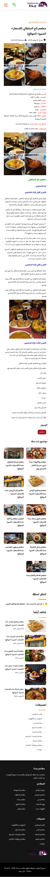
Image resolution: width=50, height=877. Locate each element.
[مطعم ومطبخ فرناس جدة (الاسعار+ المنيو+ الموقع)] (35, 626)
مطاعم (41, 432)
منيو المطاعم (40, 790)
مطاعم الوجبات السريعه (34, 736)
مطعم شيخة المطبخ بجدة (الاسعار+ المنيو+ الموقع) (15, 465)
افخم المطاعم (37, 714)
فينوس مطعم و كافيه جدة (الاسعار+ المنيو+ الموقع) (15, 522)
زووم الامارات (40, 804)
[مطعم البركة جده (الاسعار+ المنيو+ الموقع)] (35, 694)
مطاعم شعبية (37, 740)
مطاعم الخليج (20, 804)
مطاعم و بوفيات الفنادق (34, 745)
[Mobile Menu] (6, 5)
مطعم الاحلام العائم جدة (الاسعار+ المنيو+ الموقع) (36, 579)
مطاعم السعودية (19, 790)
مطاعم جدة (21, 799)
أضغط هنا (19, 124)
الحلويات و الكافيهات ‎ (35, 718)
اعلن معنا (22, 871)
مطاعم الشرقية (20, 795)
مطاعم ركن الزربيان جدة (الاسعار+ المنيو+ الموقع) (14, 494)
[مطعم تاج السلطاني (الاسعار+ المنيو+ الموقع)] (25, 64)
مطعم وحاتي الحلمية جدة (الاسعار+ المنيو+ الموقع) (37, 550)
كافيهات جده (40, 809)
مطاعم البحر (38, 723)
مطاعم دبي (41, 799)
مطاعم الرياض (40, 795)
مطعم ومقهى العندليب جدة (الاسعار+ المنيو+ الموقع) (14, 550)
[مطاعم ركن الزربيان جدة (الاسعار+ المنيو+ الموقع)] (35, 641)
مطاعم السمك (37, 732)
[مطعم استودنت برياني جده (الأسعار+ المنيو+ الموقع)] (35, 674)
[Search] (14, 5)
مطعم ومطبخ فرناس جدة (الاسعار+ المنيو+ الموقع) (37, 494)
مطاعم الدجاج (37, 727)
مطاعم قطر (21, 809)
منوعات (39, 749)
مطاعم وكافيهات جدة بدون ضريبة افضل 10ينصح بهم (37, 465)
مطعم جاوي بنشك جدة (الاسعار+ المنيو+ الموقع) (37, 522)
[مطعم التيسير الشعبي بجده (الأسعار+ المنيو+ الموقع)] (35, 656)
